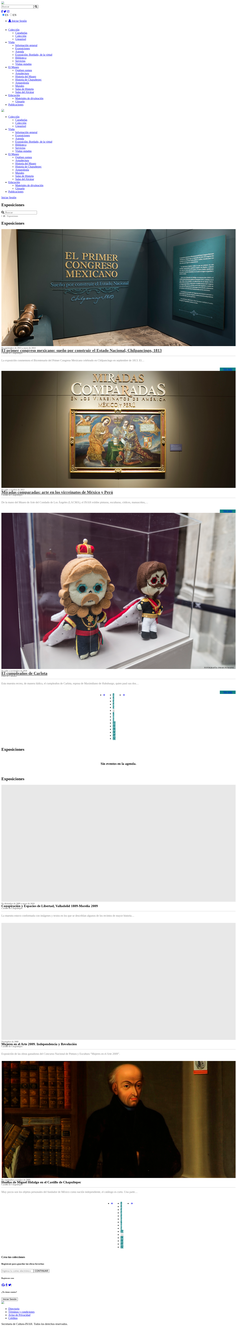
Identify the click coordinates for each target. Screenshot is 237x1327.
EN (14, 15)
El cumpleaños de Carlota (24, 673)
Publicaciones (15, 104)
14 (114, 735)
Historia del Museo (25, 76)
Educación (14, 95)
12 (114, 729)
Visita (11, 42)
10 (114, 722)
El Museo (13, 67)
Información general (26, 45)
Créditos (13, 1318)
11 (114, 726)
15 (114, 738)
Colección (13, 29)
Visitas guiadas (23, 64)
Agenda (19, 51)
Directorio (13, 1308)
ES (6, 15)
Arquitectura (22, 73)
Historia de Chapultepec (28, 79)
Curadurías (21, 32)
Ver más (227, 369)
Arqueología (22, 82)
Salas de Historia (24, 89)
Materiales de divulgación (29, 98)
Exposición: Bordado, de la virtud (33, 54)
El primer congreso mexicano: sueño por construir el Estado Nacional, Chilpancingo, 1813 (81, 350)
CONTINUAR (41, 1271)
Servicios (20, 60)
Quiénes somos (23, 70)
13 (114, 732)
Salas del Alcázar (24, 92)
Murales (19, 85)
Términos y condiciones (21, 1311)
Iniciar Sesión (19, 20)
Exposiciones (22, 48)
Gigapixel (20, 39)
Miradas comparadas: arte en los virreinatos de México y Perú (57, 492)
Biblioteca (20, 57)
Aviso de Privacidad (19, 1314)
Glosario (20, 101)
